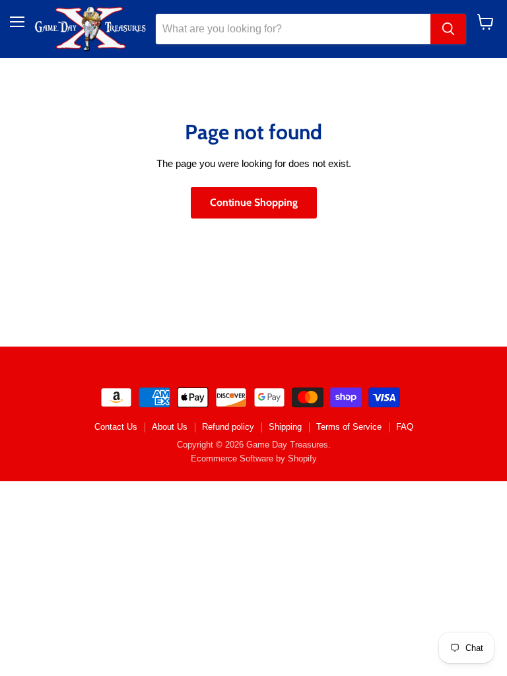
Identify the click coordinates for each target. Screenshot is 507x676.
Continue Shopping (254, 202)
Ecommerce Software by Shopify (254, 458)
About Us (169, 427)
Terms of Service (349, 427)
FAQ (404, 427)
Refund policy (228, 427)
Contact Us (115, 427)
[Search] (448, 29)
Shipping (285, 427)
